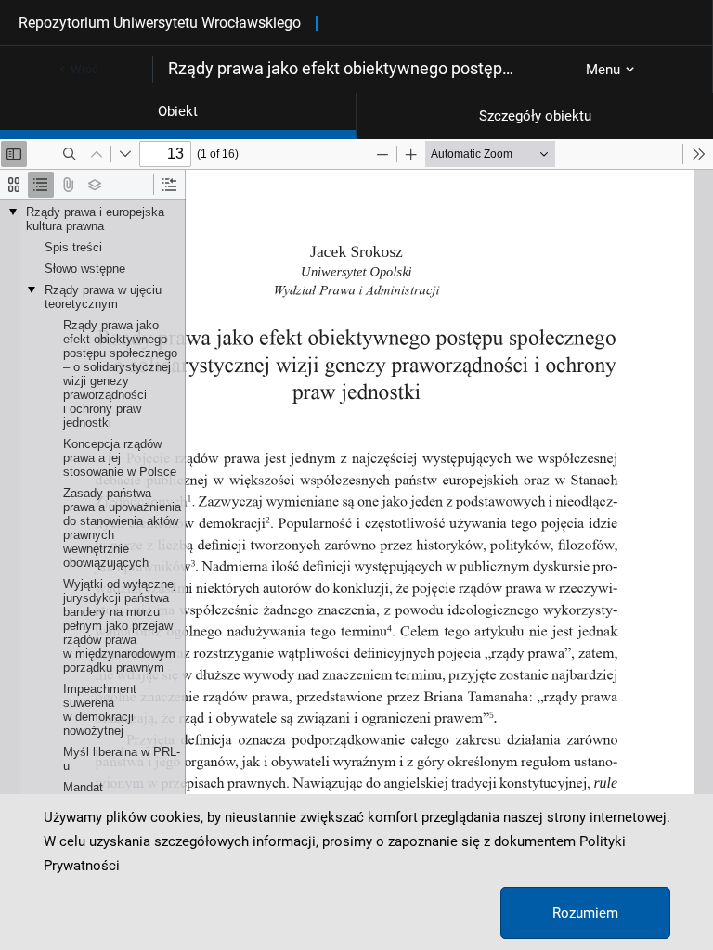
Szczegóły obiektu (535, 116)
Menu (603, 69)
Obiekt (178, 111)
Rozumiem (585, 913)
